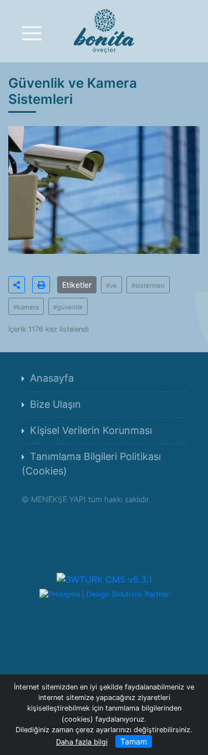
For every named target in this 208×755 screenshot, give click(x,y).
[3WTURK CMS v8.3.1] (104, 578)
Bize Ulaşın (55, 404)
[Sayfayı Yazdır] (41, 284)
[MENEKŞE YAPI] (104, 30)
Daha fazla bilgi (82, 742)
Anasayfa (52, 378)
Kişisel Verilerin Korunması (91, 430)
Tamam (133, 741)
